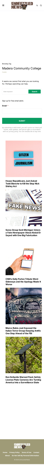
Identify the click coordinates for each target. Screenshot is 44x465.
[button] (3, 5)
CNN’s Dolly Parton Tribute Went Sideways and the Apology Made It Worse (23, 282)
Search (34, 91)
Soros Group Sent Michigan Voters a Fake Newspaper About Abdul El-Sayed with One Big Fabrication (23, 233)
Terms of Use (26, 452)
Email (5, 106)
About (7, 455)
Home (5, 452)
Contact (36, 452)
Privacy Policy (14, 452)
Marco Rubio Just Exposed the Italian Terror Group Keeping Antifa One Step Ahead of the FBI (23, 331)
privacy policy (13, 131)
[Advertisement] (22, 34)
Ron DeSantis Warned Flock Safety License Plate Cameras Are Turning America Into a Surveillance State (23, 380)
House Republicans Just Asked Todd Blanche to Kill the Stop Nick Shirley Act (22, 184)
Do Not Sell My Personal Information (25, 455)
